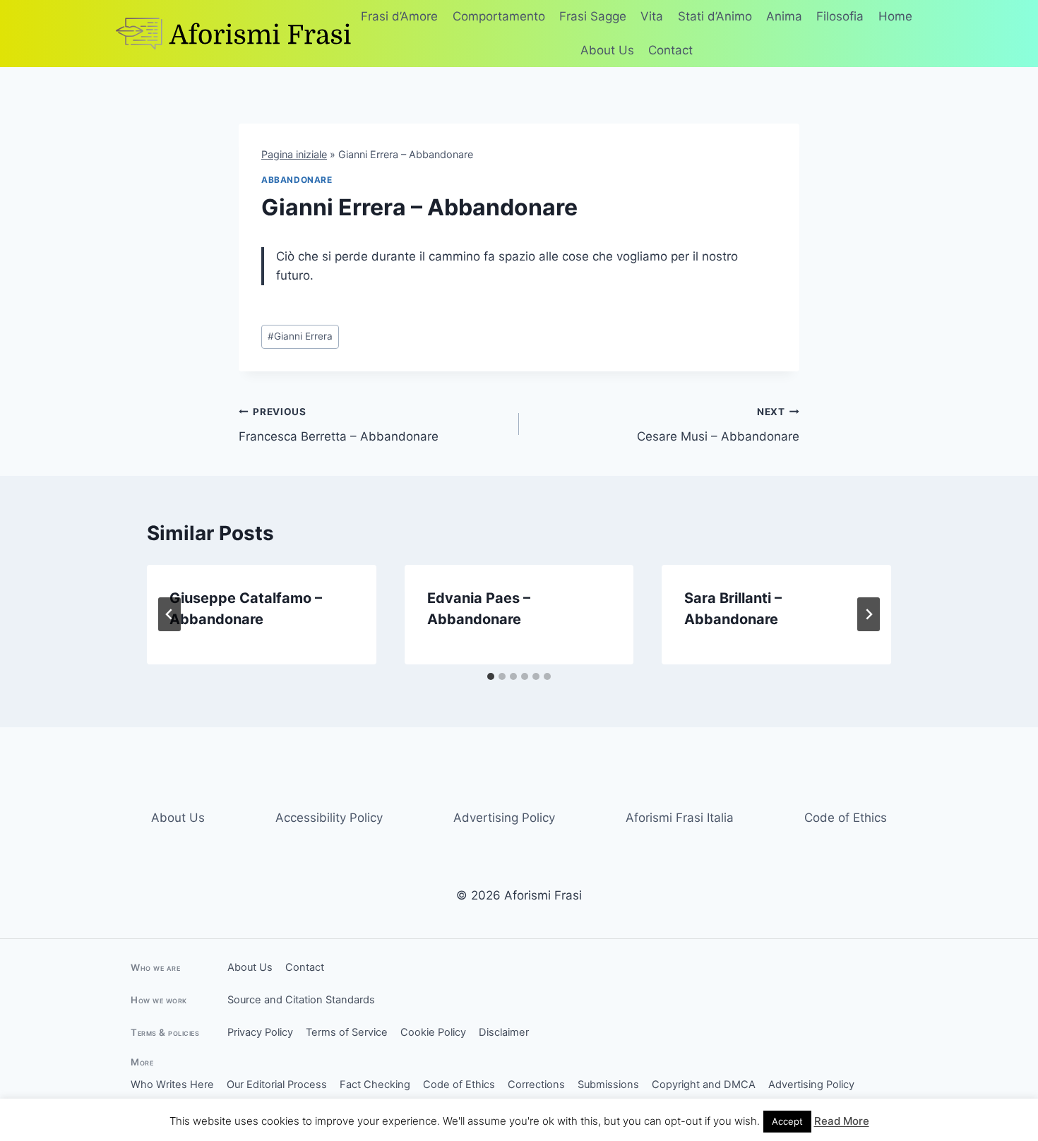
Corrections (536, 1084)
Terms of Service (347, 1032)
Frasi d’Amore (399, 16)
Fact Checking (375, 1084)
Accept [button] (787, 1121)
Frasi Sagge (592, 16)
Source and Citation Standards (301, 999)
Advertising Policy (504, 818)
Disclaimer (504, 1032)
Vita (651, 16)
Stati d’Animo (715, 16)
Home (895, 16)
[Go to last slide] (169, 614)
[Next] (868, 614)
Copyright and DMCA (704, 1084)
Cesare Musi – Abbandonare (718, 424)
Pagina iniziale (294, 154)
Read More (841, 1121)
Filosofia (840, 16)
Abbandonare (297, 179)
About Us (607, 50)
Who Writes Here (172, 1084)
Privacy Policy (260, 1032)
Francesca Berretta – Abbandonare (339, 424)
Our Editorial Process (277, 1084)
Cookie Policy (433, 1032)
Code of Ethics (845, 818)
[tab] (490, 676)
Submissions (608, 1084)
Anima (784, 16)
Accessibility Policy (329, 818)
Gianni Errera (300, 336)
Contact (670, 50)
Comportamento (499, 16)
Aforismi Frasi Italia (680, 818)
